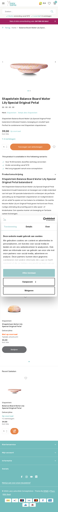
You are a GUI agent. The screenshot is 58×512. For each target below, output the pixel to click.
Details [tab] (29, 226)
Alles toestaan (29, 273)
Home (14, 28)
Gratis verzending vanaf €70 (17, 165)
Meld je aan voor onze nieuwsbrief (16, 483)
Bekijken (14, 350)
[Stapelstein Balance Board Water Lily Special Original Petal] (14, 388)
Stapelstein (11, 113)
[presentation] (2, 61)
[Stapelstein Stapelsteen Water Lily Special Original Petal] (14, 307)
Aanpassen (27, 281)
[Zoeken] (52, 11)
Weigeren (29, 290)
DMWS (45, 491)
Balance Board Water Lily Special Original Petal (13, 407)
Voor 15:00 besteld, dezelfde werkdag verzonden (25, 162)
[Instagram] (26, 477)
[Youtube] (31, 477)
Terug (7, 28)
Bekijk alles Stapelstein (27, 113)
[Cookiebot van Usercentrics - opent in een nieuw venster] (43, 219)
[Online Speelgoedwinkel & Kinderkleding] (14, 3)
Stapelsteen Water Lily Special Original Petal (12, 325)
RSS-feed (7, 494)
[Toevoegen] (14, 431)
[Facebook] (22, 477)
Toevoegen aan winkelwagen (30, 147)
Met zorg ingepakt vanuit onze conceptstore (23, 168)
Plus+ (52, 491)
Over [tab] (47, 226)
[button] (28, 90)
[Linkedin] (36, 477)
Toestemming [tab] (10, 226)
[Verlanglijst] (49, 3)
